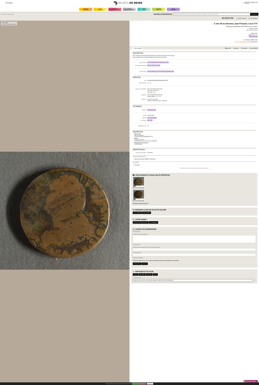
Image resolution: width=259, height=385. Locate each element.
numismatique (253, 36)
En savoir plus (246, 3)
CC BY (142, 188)
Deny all (143, 383)
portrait (150, 62)
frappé (149, 120)
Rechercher (254, 14)
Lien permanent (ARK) (137, 277)
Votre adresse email (137, 252)
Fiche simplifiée (137, 212)
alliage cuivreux (151, 118)
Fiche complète (146, 212)
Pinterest (149, 274)
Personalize (150, 383)
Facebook (142, 274)
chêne (171, 71)
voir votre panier (253, 18)
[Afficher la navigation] (7, 3)
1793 (159, 96)
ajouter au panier (242, 18)
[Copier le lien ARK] (254, 280)
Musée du (129, 9)
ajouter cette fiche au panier (141, 222)
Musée (100, 9)
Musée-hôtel (158, 9)
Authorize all (136, 383)
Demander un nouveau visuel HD (140, 203)
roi (161, 62)
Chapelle (144, 9)
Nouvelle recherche (163, 14)
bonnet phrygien (158, 71)
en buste (156, 62)
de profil (166, 62)
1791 (156, 96)
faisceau (150, 71)
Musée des (85, 9)
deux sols (149, 83)
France (154, 92)
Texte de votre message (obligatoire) (140, 234)
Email (155, 274)
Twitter (135, 274)
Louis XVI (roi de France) (153, 65)
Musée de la (114, 9)
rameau (166, 71)
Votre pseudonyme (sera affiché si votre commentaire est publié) (146, 247)
